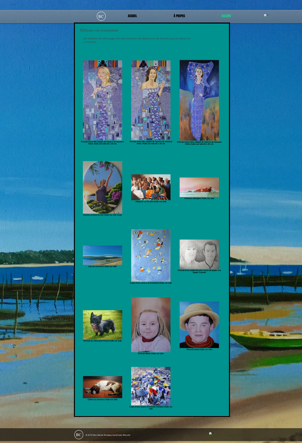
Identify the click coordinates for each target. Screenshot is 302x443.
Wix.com (126, 435)
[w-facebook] (266, 16)
